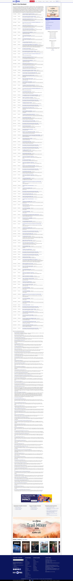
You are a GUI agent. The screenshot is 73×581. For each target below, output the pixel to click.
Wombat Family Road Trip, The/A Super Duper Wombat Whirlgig (23, 449)
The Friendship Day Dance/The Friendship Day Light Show (22, 471)
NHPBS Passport (35, 567)
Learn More (52, 50)
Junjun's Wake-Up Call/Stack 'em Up (19, 386)
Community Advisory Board (28, 566)
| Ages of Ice (48, 559)
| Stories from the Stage (50, 571)
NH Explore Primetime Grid (18, 508)
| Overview (52, 568)
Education (47, 1)
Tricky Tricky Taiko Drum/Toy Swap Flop (20, 440)
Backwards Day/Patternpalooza (19, 427)
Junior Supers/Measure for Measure (19, 332)
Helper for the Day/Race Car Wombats (19, 366)
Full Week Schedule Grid (49, 25)
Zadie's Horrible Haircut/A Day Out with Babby (20, 477)
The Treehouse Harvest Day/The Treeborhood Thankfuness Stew (23, 420)
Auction (34, 559)
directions (22, 565)
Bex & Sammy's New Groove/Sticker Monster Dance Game (22, 489)
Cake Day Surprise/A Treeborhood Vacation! (20, 462)
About (54, 1)
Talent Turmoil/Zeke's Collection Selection (20, 369)
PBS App (53, 48)
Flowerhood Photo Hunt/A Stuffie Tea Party (20, 465)
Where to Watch (48, 27)
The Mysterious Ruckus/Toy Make (19, 474)
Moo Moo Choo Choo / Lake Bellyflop (19, 383)
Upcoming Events (35, 569)
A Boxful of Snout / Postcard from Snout (20, 377)
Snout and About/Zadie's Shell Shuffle (19, 337)
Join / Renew (54, 580)
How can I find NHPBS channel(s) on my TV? (52, 510)
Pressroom (26, 571)
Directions (51, 580)
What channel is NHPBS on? (28, 577)
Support (51, 1)
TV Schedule (40, 1)
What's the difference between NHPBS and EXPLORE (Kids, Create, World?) (52, 511)
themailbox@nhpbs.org (16, 567)
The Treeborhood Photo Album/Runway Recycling (21, 372)
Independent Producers (27, 570)
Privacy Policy (57, 580)
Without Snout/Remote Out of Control (19, 456)
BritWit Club (34, 560)
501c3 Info (26, 560)
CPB (33, 580)
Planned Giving (34, 568)
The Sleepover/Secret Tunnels (18, 354)
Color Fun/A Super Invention (18, 397)
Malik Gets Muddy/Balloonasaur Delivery (20, 408)
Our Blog (26, 559)
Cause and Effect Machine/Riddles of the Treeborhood (21, 433)
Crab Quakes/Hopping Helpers (18, 346)
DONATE (31, 1)
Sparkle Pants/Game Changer (18, 360)
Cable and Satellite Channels (52, 38)
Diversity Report (27, 569)
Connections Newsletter (18, 509)
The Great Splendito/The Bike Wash (19, 436)
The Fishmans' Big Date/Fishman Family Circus (20, 467)
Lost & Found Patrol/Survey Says (19, 443)
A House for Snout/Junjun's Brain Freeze (20, 402)
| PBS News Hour (50, 560)
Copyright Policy (27, 568)
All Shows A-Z (47, 20)
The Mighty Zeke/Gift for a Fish (18, 343)
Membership (34, 566)
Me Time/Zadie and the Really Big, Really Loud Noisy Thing (22, 351)
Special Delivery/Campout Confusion (19, 340)
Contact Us (26, 567)
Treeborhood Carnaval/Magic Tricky (19, 405)
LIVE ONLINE (47, 48)
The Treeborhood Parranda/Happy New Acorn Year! (21, 430)
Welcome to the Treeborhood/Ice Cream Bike (20, 482)
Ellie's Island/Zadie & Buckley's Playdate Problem (21, 446)
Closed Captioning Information (49, 22)
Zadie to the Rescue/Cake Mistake (19, 414)
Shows (44, 1)
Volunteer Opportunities (36, 570)
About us (45, 580)
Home (36, 1)
